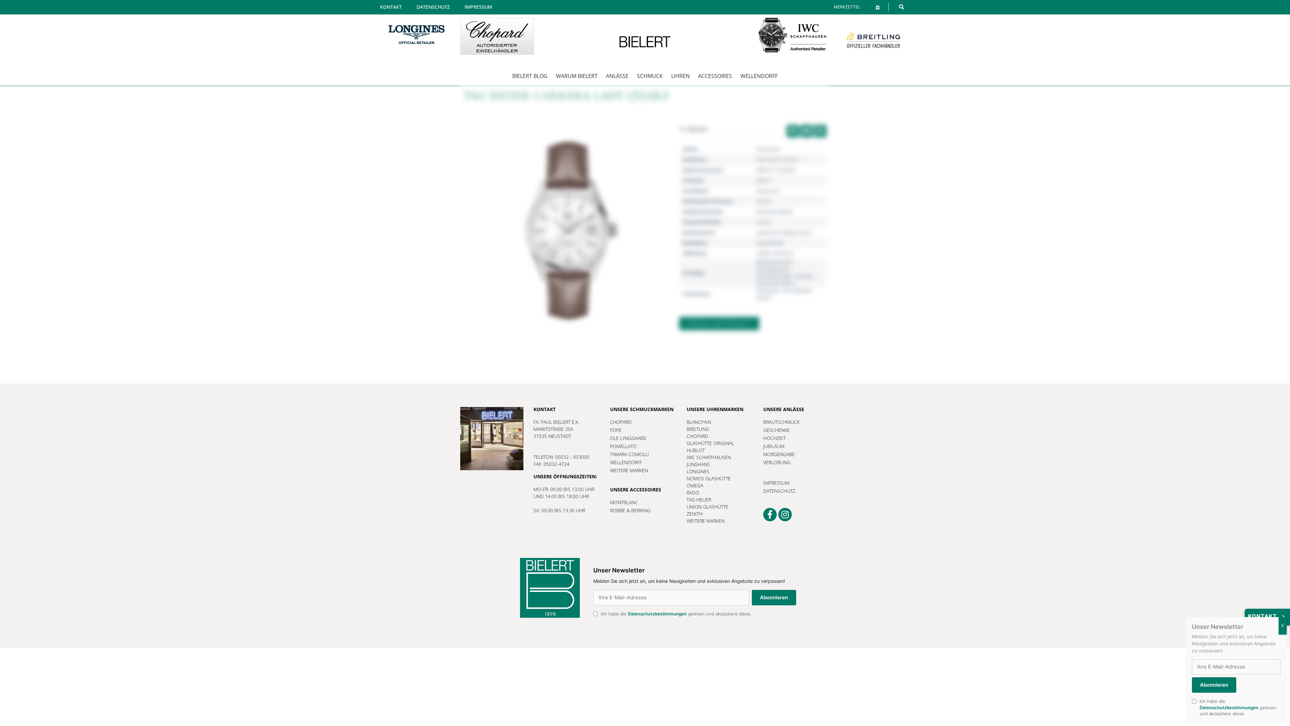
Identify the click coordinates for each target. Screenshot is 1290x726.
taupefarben (770, 243)
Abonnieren (774, 597)
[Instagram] (785, 514)
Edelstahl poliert (774, 211)
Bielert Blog (530, 76)
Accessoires (715, 76)
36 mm (764, 201)
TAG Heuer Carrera (777, 159)
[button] (901, 6)
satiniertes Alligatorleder (784, 232)
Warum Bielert (577, 76)
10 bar (763, 222)
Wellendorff (759, 76)
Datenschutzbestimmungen (657, 613)
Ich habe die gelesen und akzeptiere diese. (676, 613)
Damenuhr (768, 191)
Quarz (763, 180)
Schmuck (650, 76)
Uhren (680, 76)
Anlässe (617, 76)
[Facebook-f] (770, 514)
